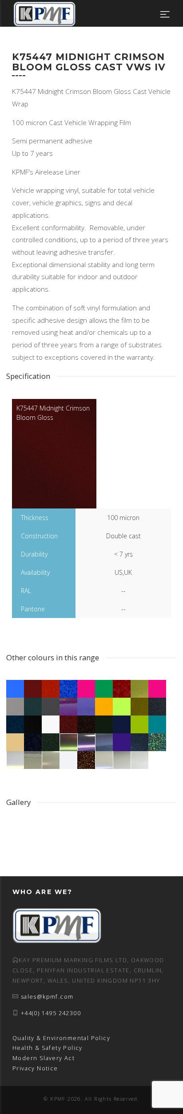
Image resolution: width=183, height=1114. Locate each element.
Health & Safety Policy (47, 1048)
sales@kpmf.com (47, 996)
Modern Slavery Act (43, 1058)
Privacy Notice (35, 1068)
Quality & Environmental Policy (61, 1038)
